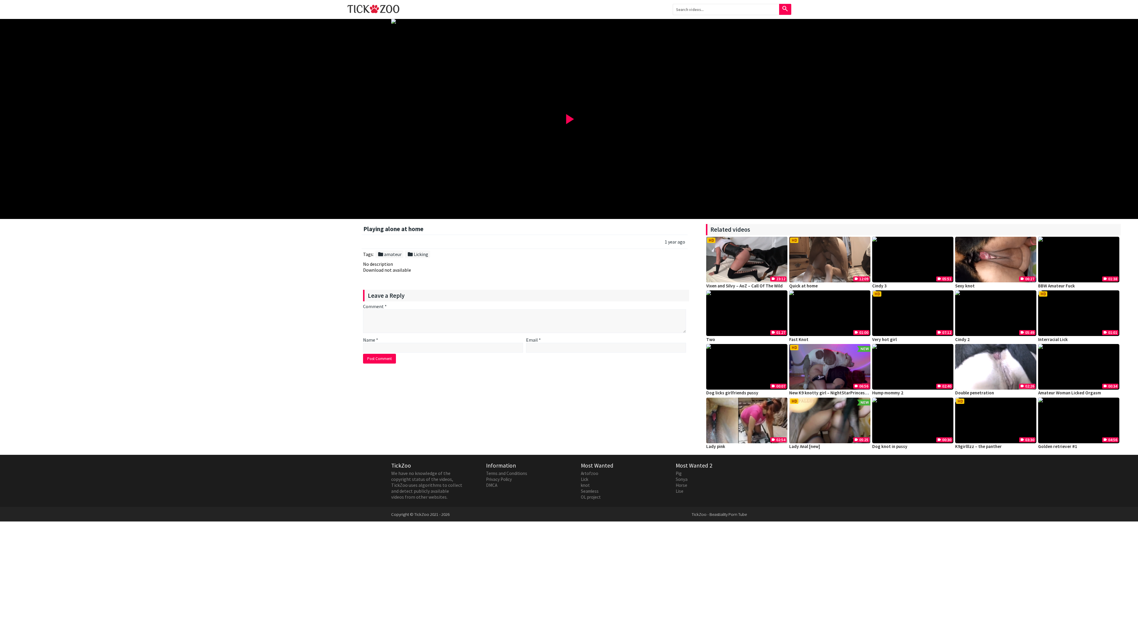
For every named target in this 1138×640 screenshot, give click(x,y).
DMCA (491, 485)
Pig (679, 473)
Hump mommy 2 (887, 393)
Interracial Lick (1053, 339)
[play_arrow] (569, 21)
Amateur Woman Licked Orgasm (1069, 393)
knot (585, 485)
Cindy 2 (962, 339)
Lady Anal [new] (804, 446)
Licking (417, 254)
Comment (375, 306)
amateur (390, 254)
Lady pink (715, 446)
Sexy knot (965, 286)
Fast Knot (798, 339)
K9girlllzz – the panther (978, 446)
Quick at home (803, 286)
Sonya (682, 479)
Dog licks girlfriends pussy (732, 393)
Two (710, 339)
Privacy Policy (499, 479)
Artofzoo (589, 473)
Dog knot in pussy (889, 446)
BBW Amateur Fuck (1056, 286)
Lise (679, 491)
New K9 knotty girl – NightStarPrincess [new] (834, 393)
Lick (584, 479)
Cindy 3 (879, 286)
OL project (591, 497)
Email (533, 340)
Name (370, 340)
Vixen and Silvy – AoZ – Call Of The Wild (744, 286)
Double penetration (974, 393)
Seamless (590, 491)
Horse (681, 485)
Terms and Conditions (506, 473)
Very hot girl (884, 339)
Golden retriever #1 (1057, 446)
